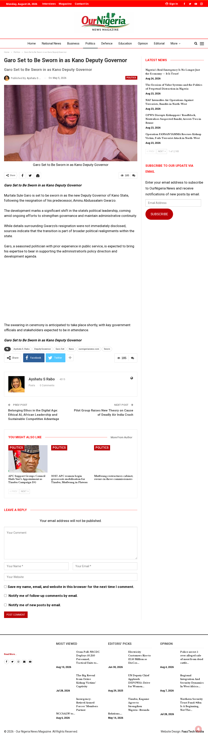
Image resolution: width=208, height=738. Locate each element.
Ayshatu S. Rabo (22, 349)
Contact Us (82, 3)
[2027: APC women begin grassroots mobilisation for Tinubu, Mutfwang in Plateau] (70, 459)
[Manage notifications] (198, 729)
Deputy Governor (42, 349)
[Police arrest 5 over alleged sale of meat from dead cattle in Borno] (169, 656)
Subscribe (159, 214)
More (174, 43)
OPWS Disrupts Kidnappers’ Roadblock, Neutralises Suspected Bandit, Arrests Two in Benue (173, 119)
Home (32, 43)
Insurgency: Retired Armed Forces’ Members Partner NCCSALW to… (77, 706)
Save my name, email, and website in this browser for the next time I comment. (71, 587)
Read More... (10, 654)
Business (73, 43)
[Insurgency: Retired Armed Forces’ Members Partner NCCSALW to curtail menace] (65, 703)
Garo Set (60, 349)
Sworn (107, 349)
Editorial (159, 43)
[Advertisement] (70, 292)
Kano (71, 349)
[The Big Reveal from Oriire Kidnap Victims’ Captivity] (65, 680)
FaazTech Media (193, 731)
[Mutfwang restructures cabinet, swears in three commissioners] (113, 459)
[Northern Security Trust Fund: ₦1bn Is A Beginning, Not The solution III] (169, 703)
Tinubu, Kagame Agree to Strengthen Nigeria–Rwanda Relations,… (128, 706)
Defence (107, 43)
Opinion (143, 43)
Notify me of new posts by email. (35, 605)
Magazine (65, 3)
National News (51, 43)
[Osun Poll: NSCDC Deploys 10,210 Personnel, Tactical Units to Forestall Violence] (65, 656)
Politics (90, 43)
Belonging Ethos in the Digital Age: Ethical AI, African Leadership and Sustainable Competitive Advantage (33, 415)
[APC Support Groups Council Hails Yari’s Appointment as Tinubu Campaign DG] (28, 459)
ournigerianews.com (89, 349)
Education (125, 43)
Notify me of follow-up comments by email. (43, 596)
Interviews (49, 3)
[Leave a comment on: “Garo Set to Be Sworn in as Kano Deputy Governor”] (133, 175)
